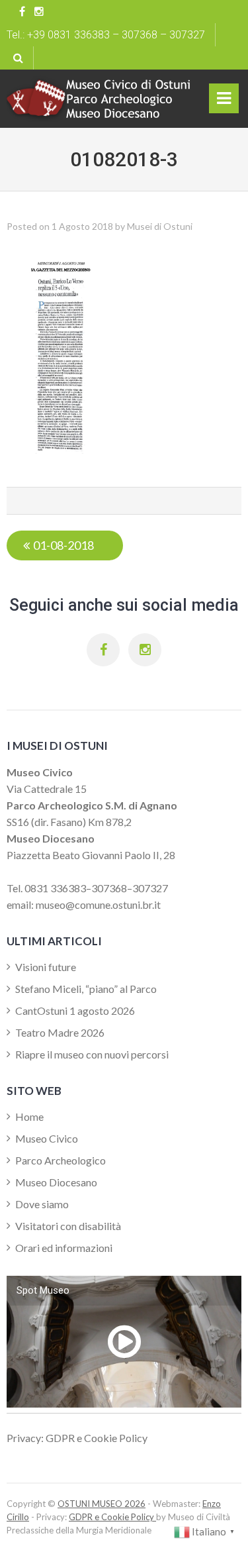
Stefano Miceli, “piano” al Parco (86, 988)
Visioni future (45, 966)
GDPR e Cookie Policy (112, 1517)
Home (29, 1116)
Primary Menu (224, 101)
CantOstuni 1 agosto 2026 (75, 1010)
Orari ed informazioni (63, 1247)
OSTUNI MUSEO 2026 (101, 1503)
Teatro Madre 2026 (59, 1032)
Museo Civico (46, 1138)
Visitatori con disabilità (68, 1225)
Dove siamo (42, 1204)
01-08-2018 (63, 545)
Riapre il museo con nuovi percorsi (92, 1054)
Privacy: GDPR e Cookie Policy (77, 1437)
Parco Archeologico (60, 1160)
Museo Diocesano (56, 1182)
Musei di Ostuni (159, 226)
